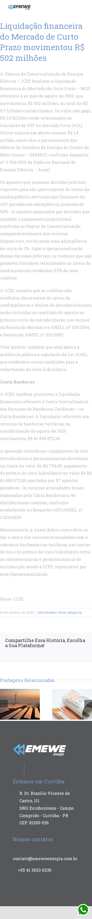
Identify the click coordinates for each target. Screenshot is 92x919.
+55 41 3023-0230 (34, 870)
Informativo (47, 612)
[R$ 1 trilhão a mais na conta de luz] (72, 703)
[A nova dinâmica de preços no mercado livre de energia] (20, 703)
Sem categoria (70, 612)
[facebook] (51, 6)
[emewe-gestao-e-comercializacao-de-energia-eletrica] (19, 6)
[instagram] (59, 6)
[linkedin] (67, 6)
